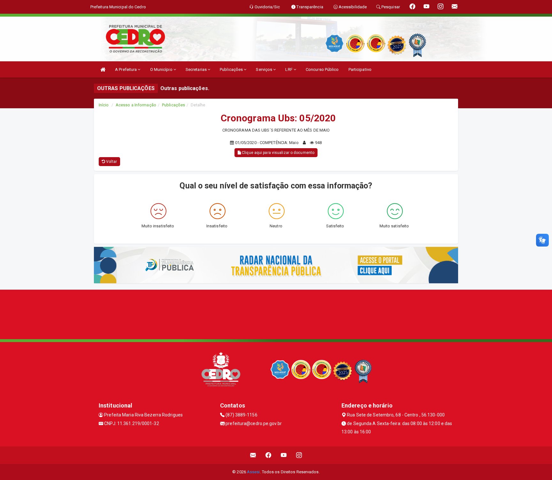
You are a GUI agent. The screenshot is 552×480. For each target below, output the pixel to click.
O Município (161, 69)
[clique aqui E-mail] (253, 455)
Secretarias (197, 69)
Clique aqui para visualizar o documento (277, 152)
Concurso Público (322, 69)
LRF (289, 69)
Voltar (111, 161)
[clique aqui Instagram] (299, 455)
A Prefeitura (126, 69)
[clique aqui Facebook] (268, 455)
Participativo (360, 69)
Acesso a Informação (136, 105)
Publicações (232, 69)
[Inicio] (103, 69)
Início (104, 105)
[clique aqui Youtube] (283, 455)
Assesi (253, 471)
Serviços (264, 69)
